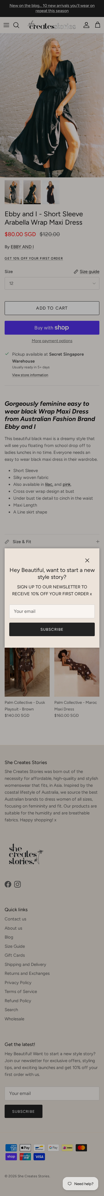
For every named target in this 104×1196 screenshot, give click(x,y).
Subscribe (51, 629)
